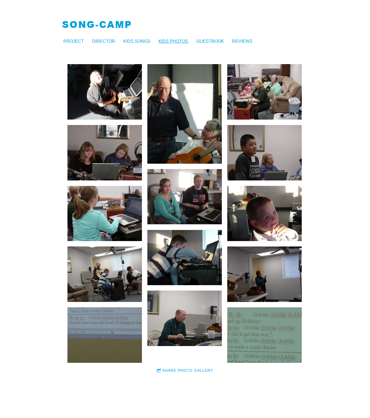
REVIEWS (242, 41)
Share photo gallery (187, 370)
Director (103, 41)
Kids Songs (136, 41)
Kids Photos (173, 41)
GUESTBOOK (210, 41)
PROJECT (73, 41)
